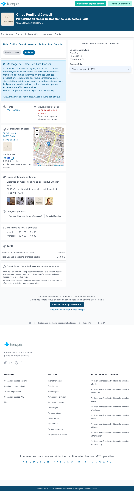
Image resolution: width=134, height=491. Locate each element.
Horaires (47, 34)
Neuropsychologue (56, 402)
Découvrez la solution (59, 309)
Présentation (32, 34)
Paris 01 (101, 323)
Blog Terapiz (79, 309)
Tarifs (58, 34)
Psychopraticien (54, 413)
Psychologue (53, 391)
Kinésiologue (53, 386)
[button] (48, 144)
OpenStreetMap (58, 165)
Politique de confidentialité (85, 488)
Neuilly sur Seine (12, 52)
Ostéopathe (53, 424)
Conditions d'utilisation (62, 488)
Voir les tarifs (13, 110)
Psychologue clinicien (57, 397)
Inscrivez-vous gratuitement (67, 304)
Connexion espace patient (90, 3)
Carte (19, 34)
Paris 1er (29, 52)
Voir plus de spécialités (57, 434)
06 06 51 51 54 (10, 139)
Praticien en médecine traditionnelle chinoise (57, 323)
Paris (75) (87, 323)
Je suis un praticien (120, 3)
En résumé (7, 34)
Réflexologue (53, 418)
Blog (6, 402)
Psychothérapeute (55, 429)
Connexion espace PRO (14, 397)
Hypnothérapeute (55, 381)
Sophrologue (53, 407)
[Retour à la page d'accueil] (30, 323)
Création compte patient (14, 386)
